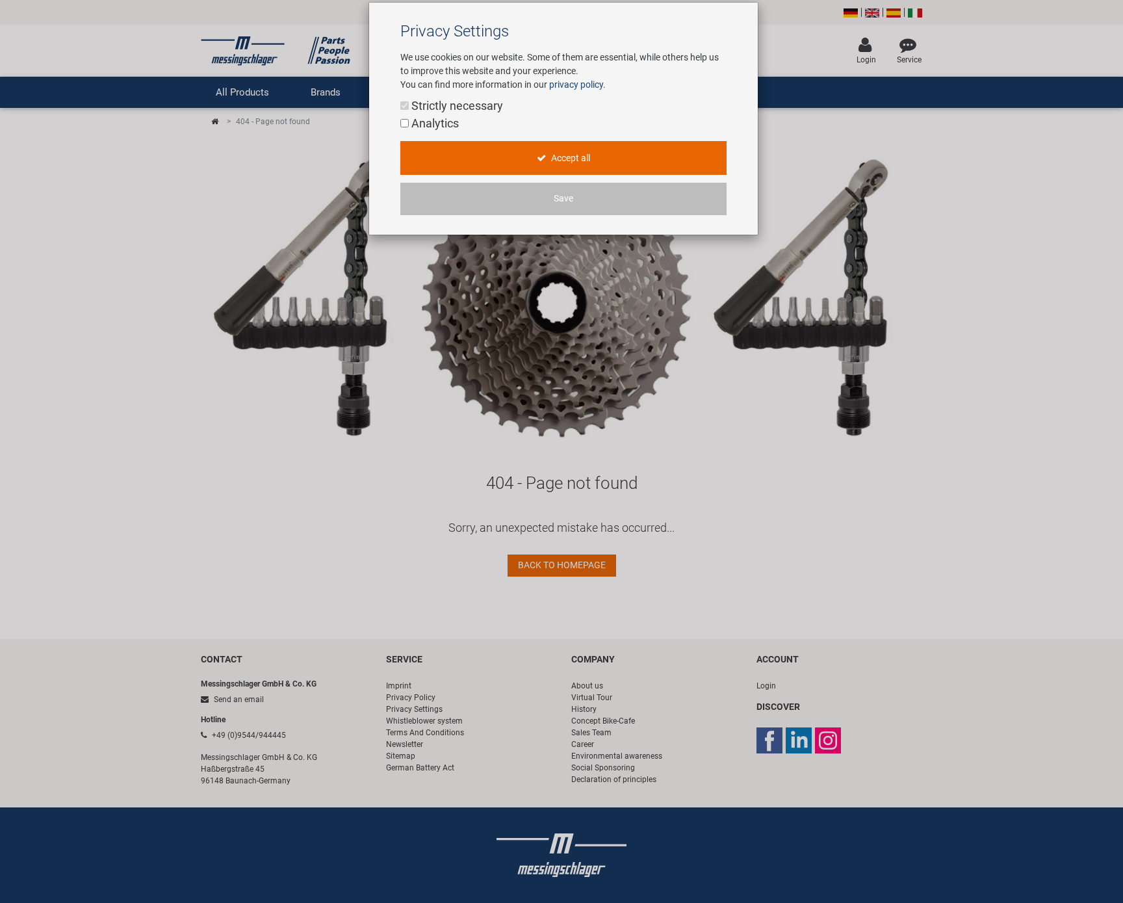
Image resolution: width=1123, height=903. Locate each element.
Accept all (569, 158)
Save (563, 198)
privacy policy (576, 84)
